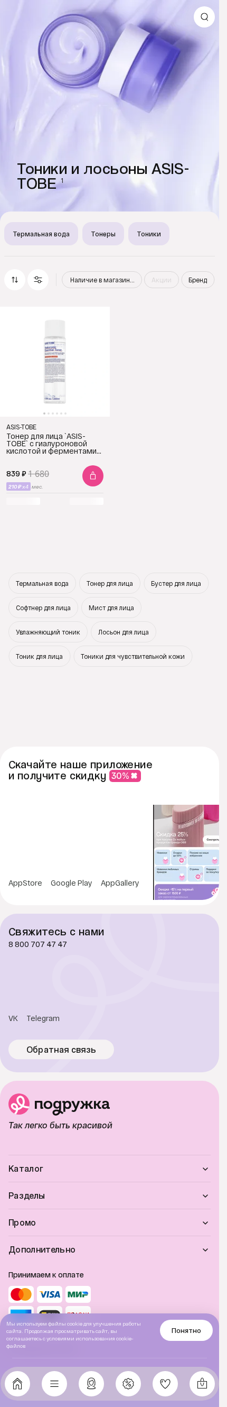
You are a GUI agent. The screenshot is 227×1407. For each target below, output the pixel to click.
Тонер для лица (110, 583)
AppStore (25, 883)
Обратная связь (61, 1049)
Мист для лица (111, 607)
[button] (38, 279)
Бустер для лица (176, 583)
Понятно (186, 1330)
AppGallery (120, 883)
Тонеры (103, 233)
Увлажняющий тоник (48, 632)
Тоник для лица (39, 656)
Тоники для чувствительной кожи (133, 656)
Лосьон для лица (123, 632)
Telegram (43, 1018)
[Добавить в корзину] (92, 475)
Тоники (149, 233)
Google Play (71, 883)
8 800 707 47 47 (37, 944)
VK (13, 1018)
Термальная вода (41, 233)
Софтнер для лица (43, 607)
